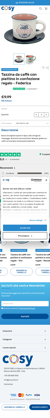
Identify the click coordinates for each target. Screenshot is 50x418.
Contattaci (8, 384)
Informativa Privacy (27, 308)
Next (46, 242)
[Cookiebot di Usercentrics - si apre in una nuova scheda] (31, 180)
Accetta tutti (25, 228)
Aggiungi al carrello (12, 271)
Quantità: (5, 115)
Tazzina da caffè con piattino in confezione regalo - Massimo (37, 258)
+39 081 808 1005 (11, 376)
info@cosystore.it (11, 380)
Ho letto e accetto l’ (19, 308)
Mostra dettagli (36, 220)
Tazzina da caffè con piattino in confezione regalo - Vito (12, 258)
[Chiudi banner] (46, 180)
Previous (4, 242)
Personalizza (23, 236)
